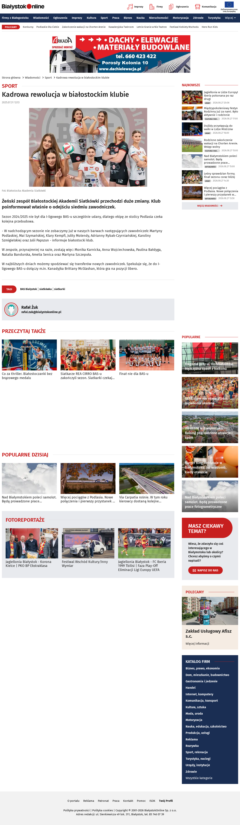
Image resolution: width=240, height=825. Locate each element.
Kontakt (128, 801)
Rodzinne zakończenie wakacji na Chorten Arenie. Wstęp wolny (221, 143)
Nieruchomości (158, 17)
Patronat (103, 801)
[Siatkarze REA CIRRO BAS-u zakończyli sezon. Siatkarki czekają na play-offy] (88, 354)
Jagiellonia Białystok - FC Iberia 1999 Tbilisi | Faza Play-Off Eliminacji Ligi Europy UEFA (142, 566)
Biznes (128, 17)
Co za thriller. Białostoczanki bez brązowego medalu (27, 376)
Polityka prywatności (76, 810)
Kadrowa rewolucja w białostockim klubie (82, 77)
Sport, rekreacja (197, 752)
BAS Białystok (28, 289)
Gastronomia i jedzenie (202, 681)
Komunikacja (209, 6)
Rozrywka (192, 746)
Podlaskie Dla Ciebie (47, 27)
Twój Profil (166, 801)
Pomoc (141, 801)
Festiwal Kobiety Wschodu (184, 27)
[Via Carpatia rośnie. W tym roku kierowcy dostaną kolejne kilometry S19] (146, 478)
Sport (104, 17)
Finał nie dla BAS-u (133, 374)
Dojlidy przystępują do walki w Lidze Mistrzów (218, 127)
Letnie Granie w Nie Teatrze (152, 27)
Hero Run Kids (210, 27)
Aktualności (210, 167)
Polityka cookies (102, 810)
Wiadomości (41, 17)
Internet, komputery (199, 694)
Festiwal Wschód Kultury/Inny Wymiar (85, 564)
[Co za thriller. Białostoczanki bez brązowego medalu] (29, 354)
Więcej (229, 17)
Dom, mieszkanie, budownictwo (207, 675)
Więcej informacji (197, 643)
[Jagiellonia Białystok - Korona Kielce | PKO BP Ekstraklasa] (32, 543)
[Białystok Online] (23, 7)
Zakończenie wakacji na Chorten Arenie (84, 27)
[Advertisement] (88, 416)
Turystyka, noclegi (198, 759)
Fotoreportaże (25, 520)
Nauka (140, 17)
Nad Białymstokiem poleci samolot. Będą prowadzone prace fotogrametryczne (29, 499)
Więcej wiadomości (207, 206)
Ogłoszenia (182, 6)
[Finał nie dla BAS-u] (146, 354)
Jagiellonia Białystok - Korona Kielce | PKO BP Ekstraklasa (28, 564)
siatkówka (45, 289)
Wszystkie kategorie (199, 778)
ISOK (152, 801)
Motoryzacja (181, 17)
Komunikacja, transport (202, 700)
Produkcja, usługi (198, 733)
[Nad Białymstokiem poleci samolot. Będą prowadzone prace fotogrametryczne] (29, 478)
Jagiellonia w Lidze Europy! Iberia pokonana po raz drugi (221, 96)
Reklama (192, 739)
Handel (191, 687)
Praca (115, 17)
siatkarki (59, 289)
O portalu (74, 801)
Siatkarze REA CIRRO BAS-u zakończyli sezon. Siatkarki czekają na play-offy (87, 376)
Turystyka (214, 17)
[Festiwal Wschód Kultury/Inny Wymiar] (88, 543)
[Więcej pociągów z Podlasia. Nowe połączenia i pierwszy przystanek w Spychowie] (88, 478)
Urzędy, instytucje (198, 765)
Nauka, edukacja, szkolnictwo (206, 726)
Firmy (160, 6)
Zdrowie (198, 17)
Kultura (91, 17)
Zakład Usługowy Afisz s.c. (209, 634)
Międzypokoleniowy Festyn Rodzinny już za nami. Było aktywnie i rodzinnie (221, 111)
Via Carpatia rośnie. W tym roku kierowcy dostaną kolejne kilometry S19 (143, 499)
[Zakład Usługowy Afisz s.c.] (210, 611)
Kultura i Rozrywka (212, 119)
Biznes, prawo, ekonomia (203, 668)
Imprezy (138, 6)
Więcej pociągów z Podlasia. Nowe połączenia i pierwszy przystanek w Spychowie (88, 499)
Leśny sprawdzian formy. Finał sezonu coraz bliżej (219, 175)
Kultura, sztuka (196, 707)
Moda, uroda (194, 713)
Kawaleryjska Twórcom (121, 27)
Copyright (122, 810)
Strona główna (11, 77)
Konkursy (28, 27)
